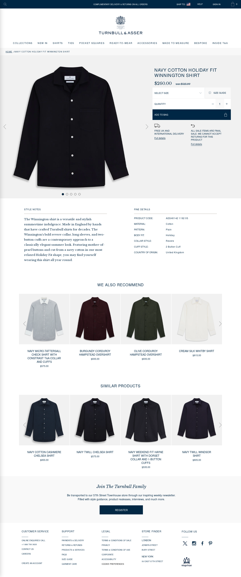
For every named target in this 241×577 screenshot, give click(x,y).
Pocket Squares (92, 43)
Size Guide (219, 92)
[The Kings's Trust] (200, 562)
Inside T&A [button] (220, 43)
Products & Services (73, 550)
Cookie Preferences (113, 564)
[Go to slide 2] (67, 194)
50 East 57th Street (152, 561)
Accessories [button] (147, 43)
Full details (159, 138)
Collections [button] (22, 43)
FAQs (64, 554)
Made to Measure (175, 43)
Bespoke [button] (200, 43)
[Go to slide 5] (79, 194)
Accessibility (109, 559)
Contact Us (28, 549)
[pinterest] (210, 543)
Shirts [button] (58, 43)
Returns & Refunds (72, 545)
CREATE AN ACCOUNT (32, 563)
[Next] (147, 126)
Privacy (106, 545)
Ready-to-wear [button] (121, 43)
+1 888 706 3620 (29, 544)
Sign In (216, 4)
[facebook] (202, 543)
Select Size (161, 92)
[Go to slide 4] (75, 194)
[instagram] (194, 543)
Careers (26, 553)
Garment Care (69, 564)
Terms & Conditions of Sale (116, 540)
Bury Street (148, 550)
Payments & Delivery (73, 540)
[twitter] (185, 543)
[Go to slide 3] (71, 194)
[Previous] (4, 126)
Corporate (108, 554)
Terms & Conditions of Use (116, 550)
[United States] (188, 4)
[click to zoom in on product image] (71, 126)
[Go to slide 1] (63, 194)
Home (9, 51)
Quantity (160, 103)
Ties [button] (71, 43)
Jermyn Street (150, 545)
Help (200, 4)
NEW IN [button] (43, 43)
